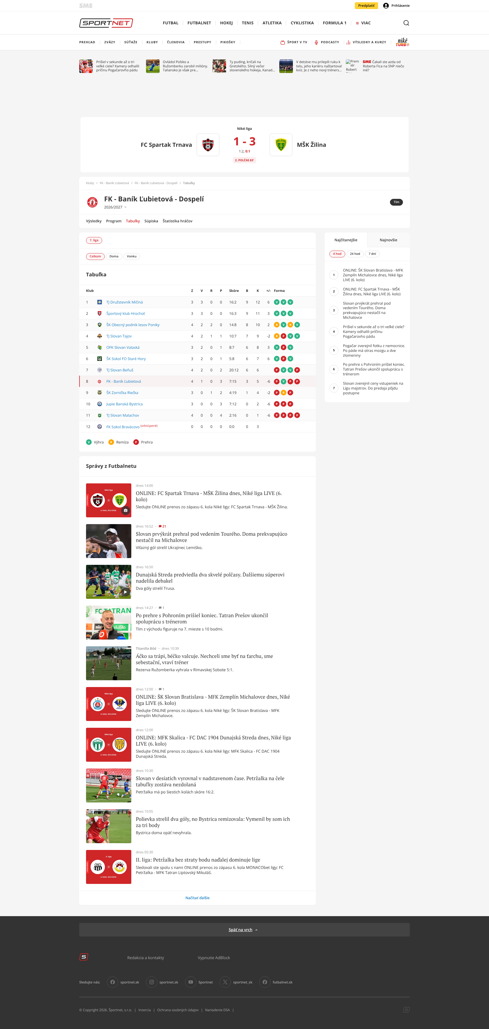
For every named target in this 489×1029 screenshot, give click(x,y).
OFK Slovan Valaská (123, 347)
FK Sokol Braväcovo (123, 426)
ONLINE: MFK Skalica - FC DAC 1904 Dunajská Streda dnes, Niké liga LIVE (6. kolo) (213, 741)
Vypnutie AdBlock (214, 957)
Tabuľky (133, 220)
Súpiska (151, 220)
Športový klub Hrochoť (125, 313)
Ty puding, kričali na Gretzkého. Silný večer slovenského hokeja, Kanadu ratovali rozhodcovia (252, 66)
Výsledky (94, 220)
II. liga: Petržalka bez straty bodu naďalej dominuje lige (198, 860)
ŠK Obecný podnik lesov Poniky (133, 324)
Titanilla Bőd (146, 648)
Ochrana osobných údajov (178, 1010)
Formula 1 (335, 23)
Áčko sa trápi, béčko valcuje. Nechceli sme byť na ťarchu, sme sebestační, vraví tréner (204, 659)
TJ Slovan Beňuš (119, 370)
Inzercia (144, 1010)
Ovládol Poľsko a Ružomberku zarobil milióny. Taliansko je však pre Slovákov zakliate (185, 66)
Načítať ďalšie (197, 897)
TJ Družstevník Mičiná (124, 302)
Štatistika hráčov (177, 220)
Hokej (226, 23)
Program (113, 220)
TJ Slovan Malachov (122, 415)
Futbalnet (199, 23)
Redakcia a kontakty (145, 957)
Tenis (248, 23)
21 (164, 526)
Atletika (272, 23)
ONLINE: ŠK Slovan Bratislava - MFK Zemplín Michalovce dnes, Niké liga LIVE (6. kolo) (213, 700)
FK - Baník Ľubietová (114, 183)
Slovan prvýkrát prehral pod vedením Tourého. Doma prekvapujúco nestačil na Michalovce (211, 537)
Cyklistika (302, 23)
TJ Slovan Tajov (119, 336)
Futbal (171, 23)
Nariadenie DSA (217, 1010)
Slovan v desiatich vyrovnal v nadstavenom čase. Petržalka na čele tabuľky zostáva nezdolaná (210, 781)
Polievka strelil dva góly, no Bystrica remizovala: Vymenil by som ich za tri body (213, 822)
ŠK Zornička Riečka (122, 392)
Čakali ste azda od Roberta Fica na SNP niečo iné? (383, 66)
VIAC (366, 23)
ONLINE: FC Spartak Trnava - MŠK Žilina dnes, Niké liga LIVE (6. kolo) (209, 496)
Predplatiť (366, 5)
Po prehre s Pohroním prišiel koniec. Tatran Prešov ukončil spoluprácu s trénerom (202, 618)
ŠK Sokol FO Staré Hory (126, 358)
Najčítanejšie (345, 239)
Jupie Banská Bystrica (124, 403)
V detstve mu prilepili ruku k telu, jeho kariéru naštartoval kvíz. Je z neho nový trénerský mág (319, 66)
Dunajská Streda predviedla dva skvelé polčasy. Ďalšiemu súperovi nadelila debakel (210, 578)
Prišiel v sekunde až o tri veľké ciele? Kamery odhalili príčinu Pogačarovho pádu (117, 66)
